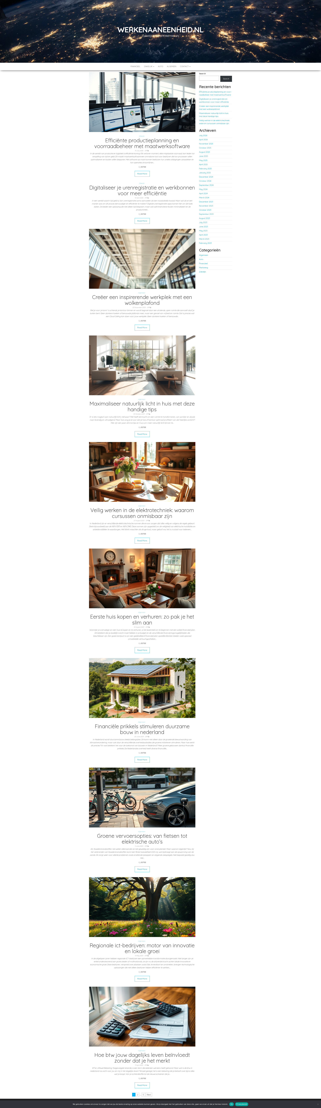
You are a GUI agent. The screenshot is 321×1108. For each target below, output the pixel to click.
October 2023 (205, 210)
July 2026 (203, 135)
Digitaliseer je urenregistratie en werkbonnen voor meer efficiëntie (142, 190)
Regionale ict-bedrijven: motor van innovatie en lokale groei (142, 948)
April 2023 (203, 235)
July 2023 (203, 222)
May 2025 (203, 160)
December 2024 (206, 177)
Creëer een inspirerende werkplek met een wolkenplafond (142, 300)
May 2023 (203, 230)
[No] (318, 1104)
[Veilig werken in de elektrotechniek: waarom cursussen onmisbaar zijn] (142, 472)
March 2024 (204, 197)
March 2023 (204, 239)
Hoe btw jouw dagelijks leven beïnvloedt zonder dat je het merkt (142, 1058)
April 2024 (203, 193)
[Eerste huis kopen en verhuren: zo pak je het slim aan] (142, 578)
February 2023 (205, 243)
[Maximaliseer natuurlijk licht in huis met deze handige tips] (142, 365)
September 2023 (206, 214)
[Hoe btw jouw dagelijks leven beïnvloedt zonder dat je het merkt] (142, 1016)
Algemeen (171, 66)
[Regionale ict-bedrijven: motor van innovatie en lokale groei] (142, 907)
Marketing (203, 267)
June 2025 (203, 156)
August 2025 (204, 152)
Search (202, 73)
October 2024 (205, 181)
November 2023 (206, 206)
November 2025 (206, 144)
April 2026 (203, 139)
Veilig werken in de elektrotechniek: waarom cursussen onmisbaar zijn (142, 513)
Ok (231, 1104)
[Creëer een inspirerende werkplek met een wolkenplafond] (142, 258)
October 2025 (205, 148)
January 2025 (205, 173)
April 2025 (203, 164)
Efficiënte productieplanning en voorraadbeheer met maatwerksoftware (142, 143)
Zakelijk (148, 66)
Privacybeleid (241, 1104)
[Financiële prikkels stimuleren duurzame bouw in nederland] (142, 688)
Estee (143, 167)
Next (149, 1094)
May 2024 (203, 189)
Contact (184, 66)
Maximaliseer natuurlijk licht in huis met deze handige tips (142, 406)
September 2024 (206, 185)
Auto (160, 66)
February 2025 (205, 168)
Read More (142, 174)
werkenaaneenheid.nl (160, 29)
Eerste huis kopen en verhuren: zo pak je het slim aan (142, 619)
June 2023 (203, 226)
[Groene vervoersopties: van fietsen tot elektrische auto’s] (142, 797)
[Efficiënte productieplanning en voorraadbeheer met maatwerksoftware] (142, 102)
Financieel (135, 66)
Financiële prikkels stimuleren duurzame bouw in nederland (142, 729)
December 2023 (206, 201)
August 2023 (204, 218)
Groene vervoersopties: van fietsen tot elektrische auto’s (142, 838)
